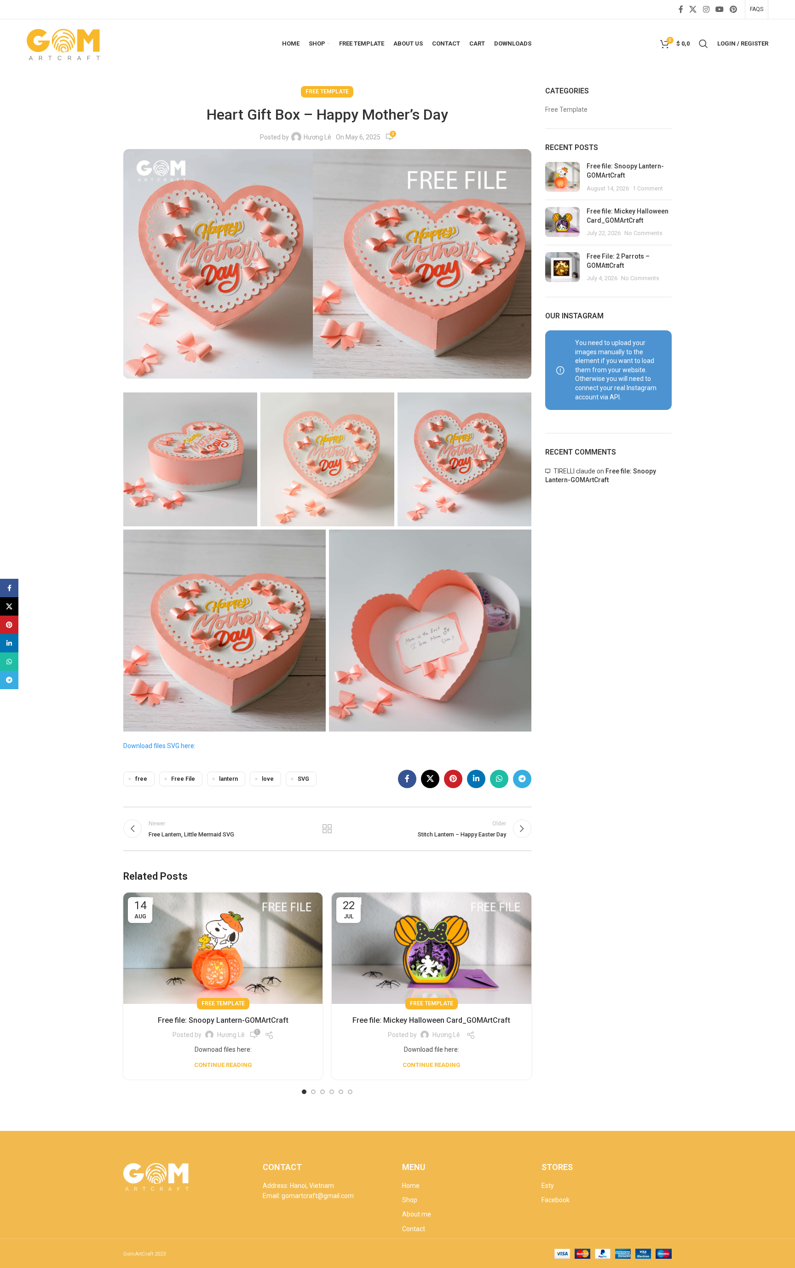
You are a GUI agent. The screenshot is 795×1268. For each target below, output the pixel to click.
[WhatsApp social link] (499, 779)
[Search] (703, 44)
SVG (303, 778)
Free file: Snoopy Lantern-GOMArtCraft (223, 1020)
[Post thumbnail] (562, 177)
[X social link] (693, 9)
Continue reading (223, 1064)
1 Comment (648, 188)
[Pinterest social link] (733, 9)
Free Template (327, 91)
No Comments (643, 233)
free (141, 778)
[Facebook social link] (680, 9)
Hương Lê (317, 137)
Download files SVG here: (159, 745)
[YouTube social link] (719, 9)
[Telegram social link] (522, 779)
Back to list (327, 828)
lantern (228, 778)
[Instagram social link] (706, 9)
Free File (183, 778)
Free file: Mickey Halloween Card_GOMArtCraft (431, 1020)
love (268, 778)
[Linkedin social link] (476, 779)
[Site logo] (64, 42)
